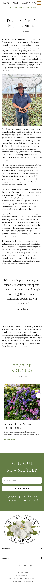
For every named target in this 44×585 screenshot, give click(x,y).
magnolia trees (7, 45)
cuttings (5, 157)
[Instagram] (19, 566)
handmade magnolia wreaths (25, 171)
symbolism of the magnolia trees (14, 228)
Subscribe (22, 488)
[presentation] (38, 395)
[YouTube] (25, 566)
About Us (6, 548)
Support (5, 558)
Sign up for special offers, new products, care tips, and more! (22, 498)
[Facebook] (13, 566)
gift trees (9, 173)
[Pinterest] (31, 566)
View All (22, 376)
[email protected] (22, 576)
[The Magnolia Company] (19, 3)
